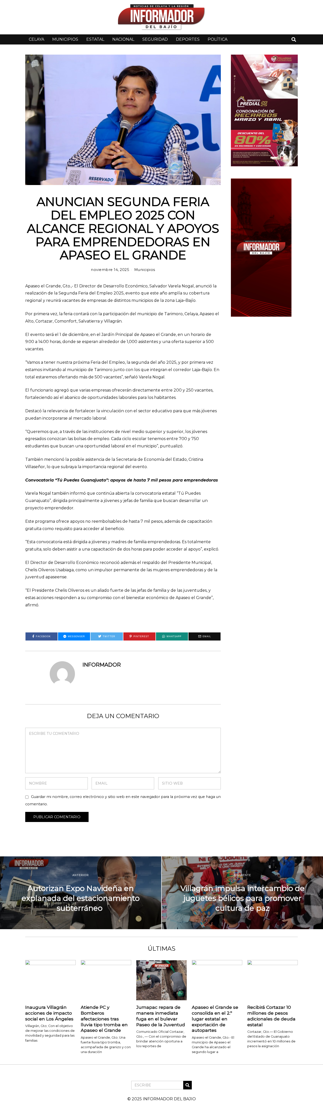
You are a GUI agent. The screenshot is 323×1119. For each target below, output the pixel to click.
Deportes (188, 39)
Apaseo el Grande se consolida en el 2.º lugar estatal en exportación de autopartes (215, 1018)
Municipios (65, 39)
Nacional (123, 39)
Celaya (36, 39)
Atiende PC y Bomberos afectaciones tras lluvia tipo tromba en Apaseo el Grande (104, 1018)
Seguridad (155, 39)
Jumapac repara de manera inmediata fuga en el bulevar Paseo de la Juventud (160, 1015)
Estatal (95, 39)
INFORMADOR (102, 664)
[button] (187, 1085)
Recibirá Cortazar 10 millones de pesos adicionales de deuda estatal (271, 1015)
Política (217, 39)
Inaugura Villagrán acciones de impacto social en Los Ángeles (49, 1012)
